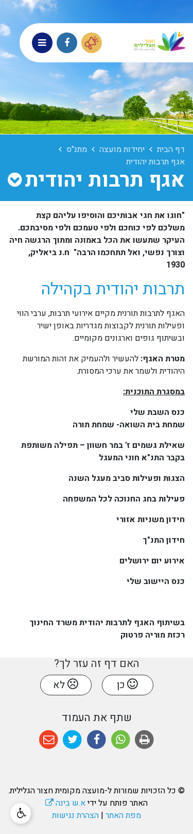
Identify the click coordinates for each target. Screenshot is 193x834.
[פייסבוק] (67, 42)
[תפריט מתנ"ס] (15, 180)
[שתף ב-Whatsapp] (121, 740)
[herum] (91, 42)
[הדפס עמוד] (144, 740)
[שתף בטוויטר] (73, 740)
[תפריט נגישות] (20, 813)
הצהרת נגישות (75, 815)
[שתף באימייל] (49, 740)
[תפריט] (42, 42)
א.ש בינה (65, 803)
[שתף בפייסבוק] (96, 740)
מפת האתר (123, 815)
